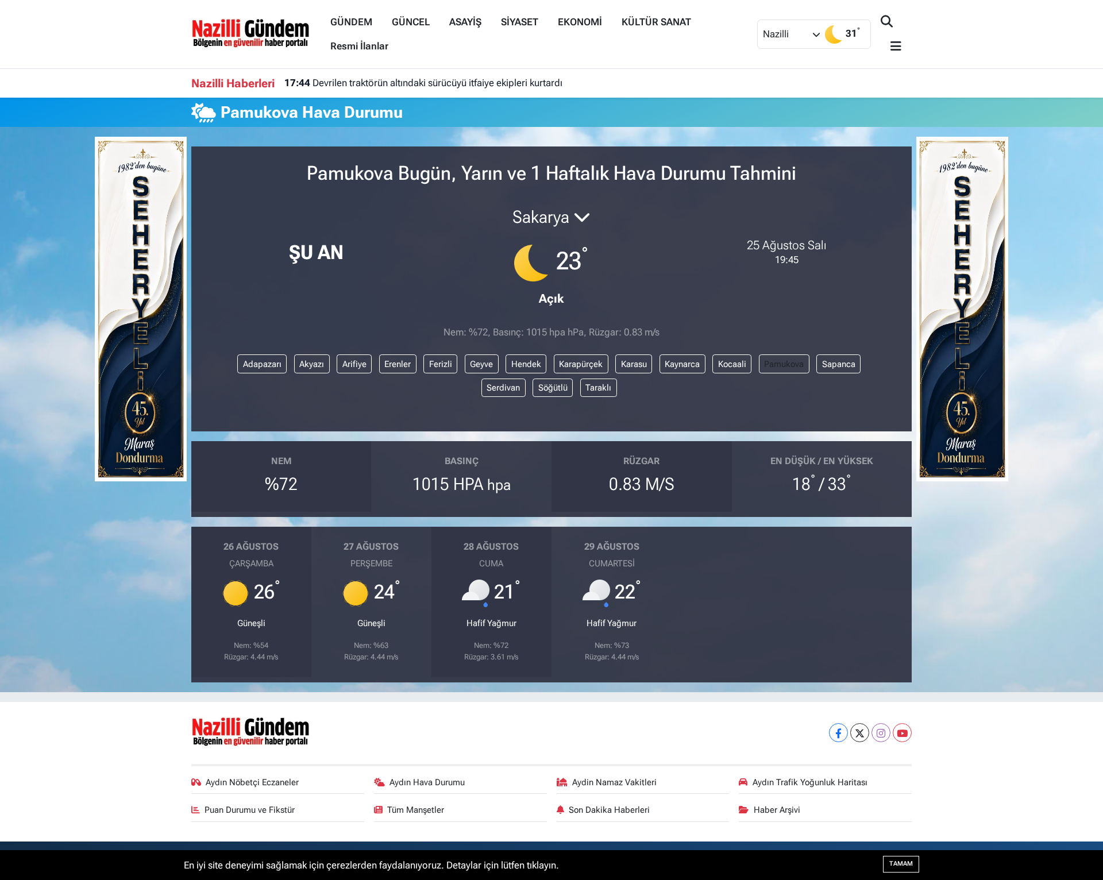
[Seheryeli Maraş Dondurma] (141, 308)
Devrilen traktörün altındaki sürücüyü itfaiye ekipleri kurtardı (423, 82)
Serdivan (503, 388)
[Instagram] (880, 732)
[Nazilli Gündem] (256, 33)
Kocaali (732, 364)
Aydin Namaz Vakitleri (614, 782)
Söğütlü (553, 388)
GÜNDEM (351, 22)
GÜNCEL (411, 22)
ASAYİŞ (465, 22)
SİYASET (519, 22)
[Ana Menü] (891, 46)
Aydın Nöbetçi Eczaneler (252, 782)
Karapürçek (581, 364)
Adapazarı (262, 364)
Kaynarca (682, 364)
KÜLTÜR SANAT (656, 22)
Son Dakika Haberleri (609, 810)
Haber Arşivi (777, 810)
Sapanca (838, 364)
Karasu (634, 364)
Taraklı (598, 388)
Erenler (397, 364)
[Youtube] (902, 732)
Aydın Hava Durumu (427, 782)
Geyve (481, 364)
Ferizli (440, 364)
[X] (859, 732)
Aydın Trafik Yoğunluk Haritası (810, 782)
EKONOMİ (580, 22)
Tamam (901, 863)
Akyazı (311, 364)
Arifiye (354, 364)
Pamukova (784, 364)
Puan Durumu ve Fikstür (250, 810)
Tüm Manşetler (415, 810)
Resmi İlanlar (359, 46)
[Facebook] (838, 732)
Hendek (526, 364)
